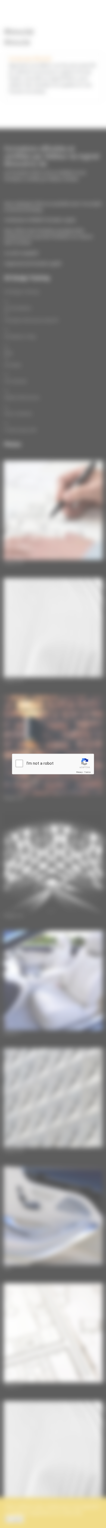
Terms (87, 772)
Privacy (79, 772)
